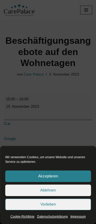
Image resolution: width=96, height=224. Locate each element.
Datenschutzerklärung (52, 216)
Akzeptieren (48, 176)
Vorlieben (48, 204)
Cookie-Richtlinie (22, 216)
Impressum (78, 216)
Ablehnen (48, 190)
